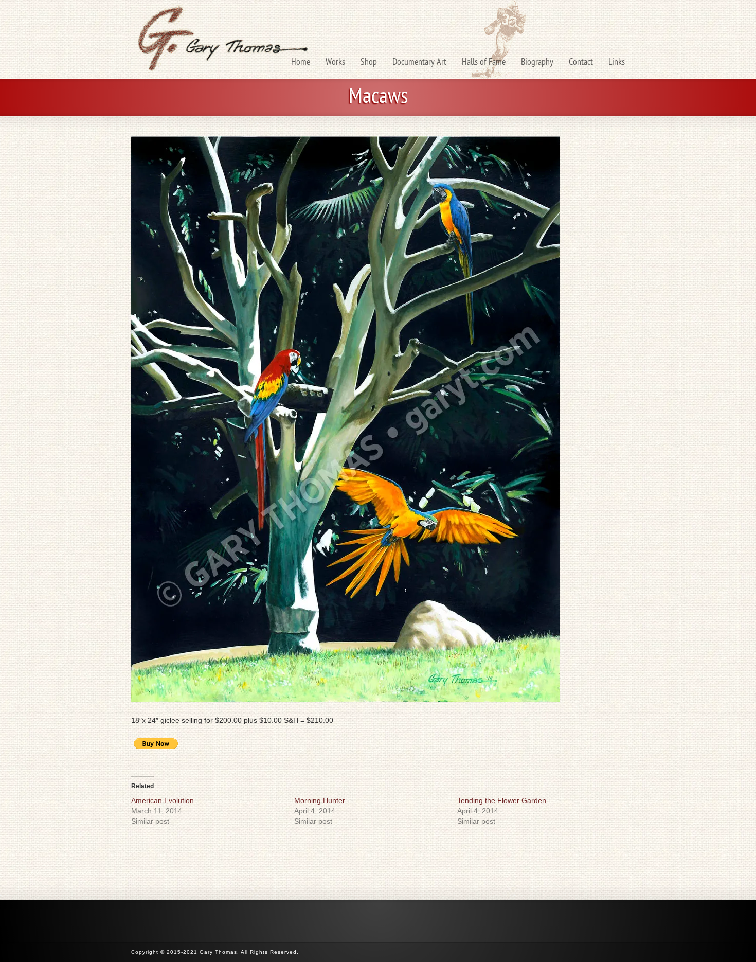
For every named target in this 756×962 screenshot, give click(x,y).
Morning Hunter (319, 800)
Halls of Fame (484, 62)
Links (616, 62)
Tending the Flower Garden (501, 800)
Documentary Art (419, 62)
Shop (369, 62)
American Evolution (162, 800)
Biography (537, 62)
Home (300, 62)
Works (335, 62)
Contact (581, 62)
